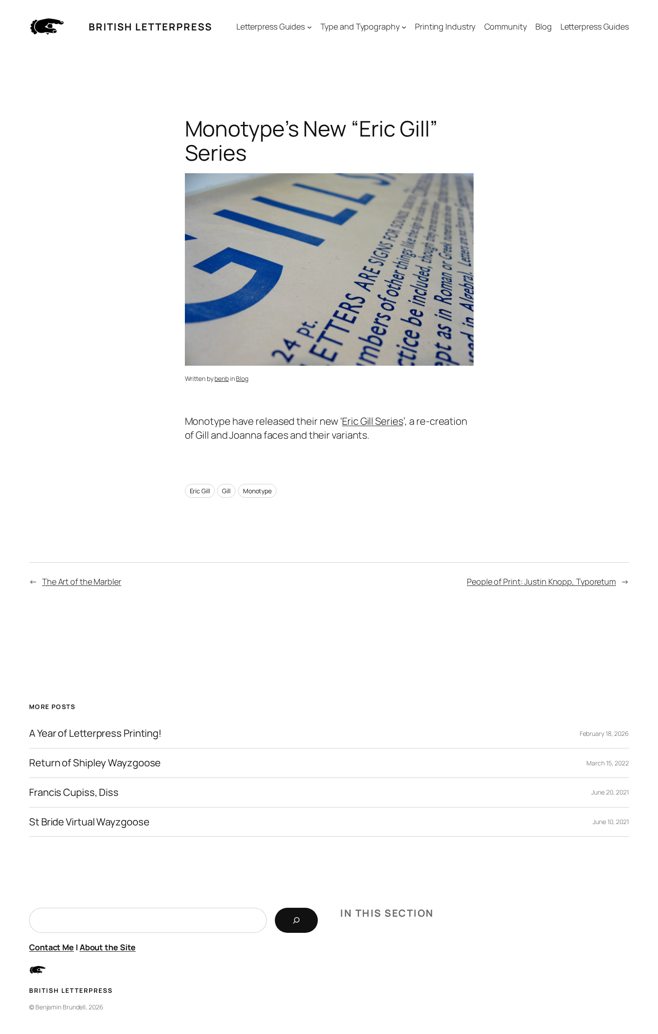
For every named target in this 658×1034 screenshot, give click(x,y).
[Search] (296, 920)
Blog (242, 378)
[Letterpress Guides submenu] (309, 27)
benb (221, 378)
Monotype (257, 491)
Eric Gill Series (372, 421)
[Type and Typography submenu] (404, 27)
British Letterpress (150, 27)
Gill (226, 491)
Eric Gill (200, 491)
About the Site (108, 947)
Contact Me (51, 947)
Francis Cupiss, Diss (74, 792)
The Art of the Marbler (81, 581)
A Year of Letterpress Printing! (95, 733)
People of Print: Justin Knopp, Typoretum (541, 581)
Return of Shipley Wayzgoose (95, 763)
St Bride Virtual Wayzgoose (89, 822)
